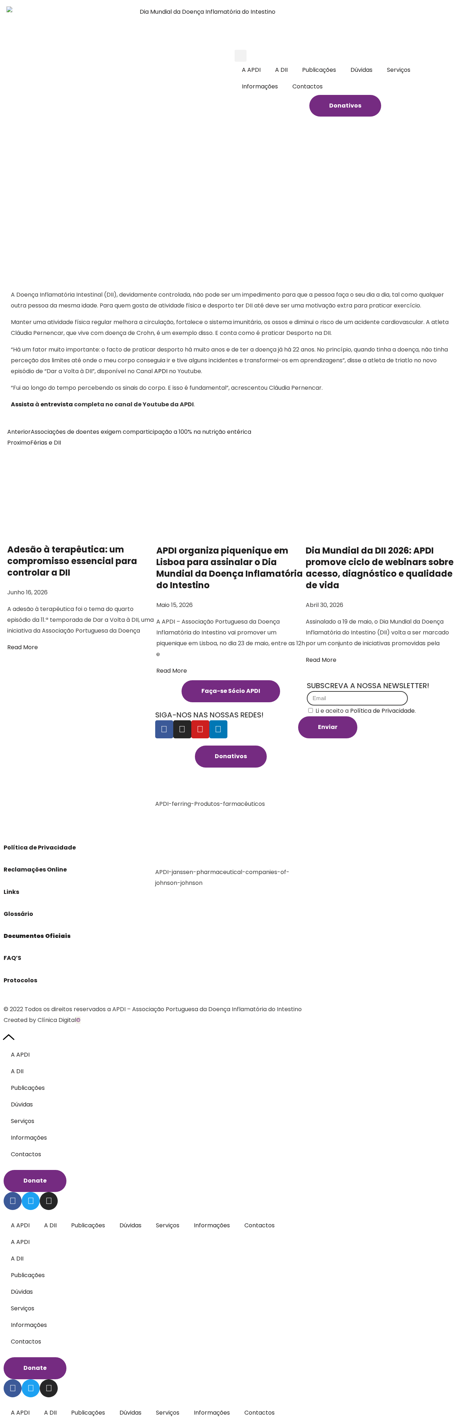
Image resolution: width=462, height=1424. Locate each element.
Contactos (307, 86)
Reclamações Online (35, 869)
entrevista (57, 404)
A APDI (251, 70)
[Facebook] (164, 729)
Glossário (18, 914)
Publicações (319, 70)
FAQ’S (12, 958)
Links (12, 892)
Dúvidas (361, 70)
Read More (22, 647)
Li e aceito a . (365, 711)
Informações (260, 86)
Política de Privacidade (40, 847)
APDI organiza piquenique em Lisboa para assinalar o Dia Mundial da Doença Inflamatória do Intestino (229, 568)
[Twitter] (31, 1201)
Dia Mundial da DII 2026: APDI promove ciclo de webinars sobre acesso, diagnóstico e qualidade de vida (380, 568)
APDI (160, 371)
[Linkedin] (218, 729)
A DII (281, 70)
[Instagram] (182, 729)
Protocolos (20, 980)
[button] (241, 56)
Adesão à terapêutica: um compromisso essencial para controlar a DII (72, 560)
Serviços (398, 70)
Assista (23, 404)
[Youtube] (200, 729)
